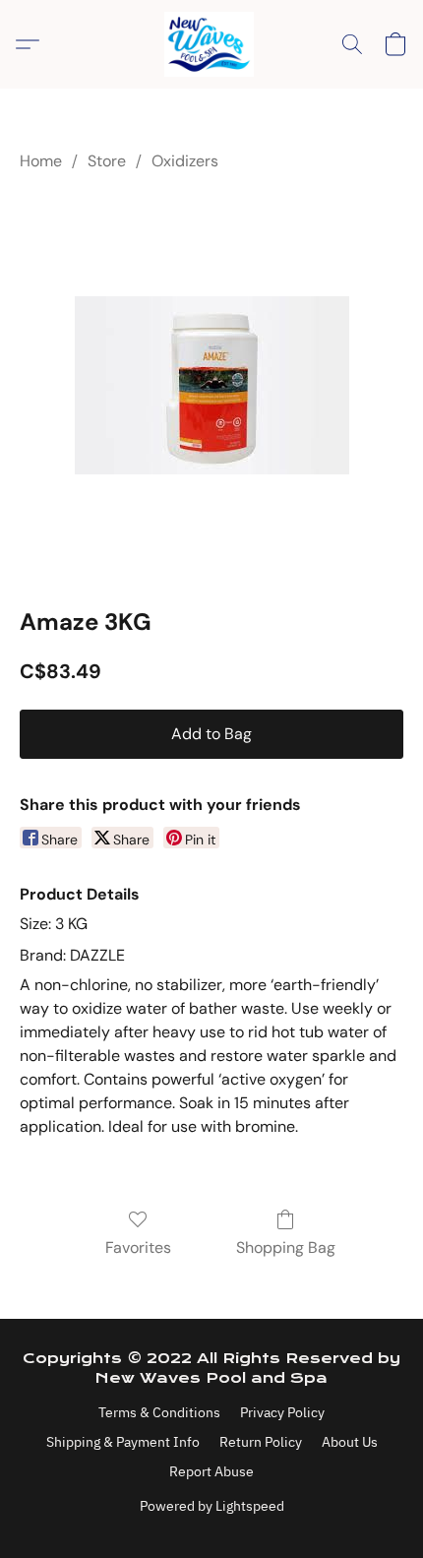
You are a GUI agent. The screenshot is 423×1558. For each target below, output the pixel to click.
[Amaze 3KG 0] (212, 385)
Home (41, 161)
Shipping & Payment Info (123, 1442)
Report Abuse (211, 1471)
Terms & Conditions (159, 1412)
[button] (211, 44)
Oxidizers (184, 161)
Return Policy (260, 1442)
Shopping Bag (285, 1247)
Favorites (138, 1247)
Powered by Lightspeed (212, 1506)
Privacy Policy (282, 1412)
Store (107, 161)
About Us (350, 1442)
